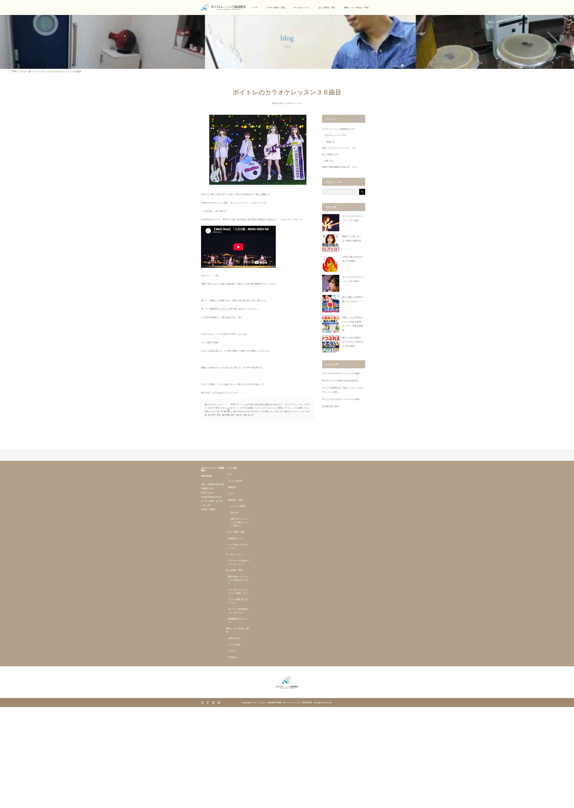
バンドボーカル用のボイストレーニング (238, 562)
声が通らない (267, 411)
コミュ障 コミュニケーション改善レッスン (238, 591)
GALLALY (234, 512)
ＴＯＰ (255, 7)
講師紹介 (232, 487)
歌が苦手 (212, 415)
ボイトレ (288, 408)
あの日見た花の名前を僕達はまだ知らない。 (264, 404)
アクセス (232, 651)
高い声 (251, 415)
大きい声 (278, 411)
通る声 (239, 415)
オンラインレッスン (294, 404)
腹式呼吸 (226, 415)
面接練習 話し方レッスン (237, 620)
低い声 (220, 411)
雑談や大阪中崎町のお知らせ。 (336, 167)
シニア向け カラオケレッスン (237, 546)
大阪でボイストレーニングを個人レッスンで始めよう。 (239, 522)
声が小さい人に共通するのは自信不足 (340, 381)
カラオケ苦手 (214, 408)
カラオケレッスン (293, 103)
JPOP (232, 404)
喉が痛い (228, 411)
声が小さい (256, 411)
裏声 (233, 415)
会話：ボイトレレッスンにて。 (336, 148)
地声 (235, 411)
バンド (257, 408)
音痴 (245, 415)
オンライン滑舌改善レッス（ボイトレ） (238, 611)
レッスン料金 (234, 644)
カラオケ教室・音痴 (275, 7)
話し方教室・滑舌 (327, 7)
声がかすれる (244, 411)
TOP (14, 71)
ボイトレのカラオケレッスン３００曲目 (341, 399)
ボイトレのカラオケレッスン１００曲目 (341, 373)
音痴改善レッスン (236, 538)
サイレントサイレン (229, 408)
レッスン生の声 (235, 481)
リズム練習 (298, 408)
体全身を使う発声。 (331, 406)
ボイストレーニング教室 (272, 408)
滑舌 (219, 415)
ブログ (231, 493)
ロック (213, 411)
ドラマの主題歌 (246, 408)
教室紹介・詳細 (235, 500)
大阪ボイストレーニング (294, 411)
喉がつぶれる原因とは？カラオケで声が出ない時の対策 (352, 342)
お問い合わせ (234, 638)
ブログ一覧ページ (28, 71)
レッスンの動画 (237, 506)
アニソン (240, 404)
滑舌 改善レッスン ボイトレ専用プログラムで (238, 579)
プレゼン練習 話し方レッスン (237, 601)
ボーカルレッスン (301, 7)
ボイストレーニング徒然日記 (335, 129)
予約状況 (232, 657)
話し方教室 (327, 154)
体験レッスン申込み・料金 (356, 7)
